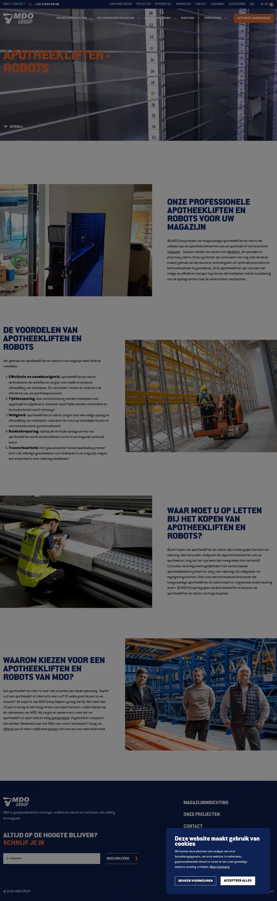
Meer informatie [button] (220, 867)
